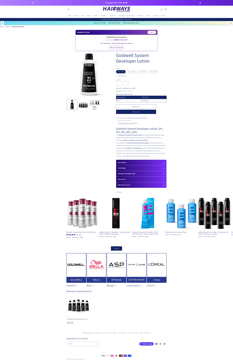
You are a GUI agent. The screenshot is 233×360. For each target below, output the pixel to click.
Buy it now (136, 112)
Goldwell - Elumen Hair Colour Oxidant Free (81, 232)
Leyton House (133, 285)
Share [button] (120, 192)
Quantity (118, 80)
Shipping (118, 91)
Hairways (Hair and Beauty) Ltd (77, 359)
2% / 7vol (121, 72)
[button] (68, 9)
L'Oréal (150, 285)
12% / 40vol (121, 76)
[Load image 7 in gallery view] (94, 105)
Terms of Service (133, 333)
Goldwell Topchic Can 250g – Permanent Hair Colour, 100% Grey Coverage (213, 233)
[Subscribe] (97, 344)
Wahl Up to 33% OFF (114, 23)
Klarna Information (145, 333)
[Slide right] (121, 243)
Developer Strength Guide (126, 174)
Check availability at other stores (127, 123)
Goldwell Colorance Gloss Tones (176, 232)
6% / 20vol (142, 72)
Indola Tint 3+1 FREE (100, 23)
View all (116, 248)
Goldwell (70, 285)
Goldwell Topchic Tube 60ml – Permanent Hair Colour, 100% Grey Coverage (114, 233)
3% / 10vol (131, 72)
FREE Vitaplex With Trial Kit (131, 23)
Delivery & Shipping (87, 333)
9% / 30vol (153, 72)
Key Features (122, 162)
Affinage (110, 285)
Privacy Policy (123, 333)
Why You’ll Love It (124, 185)
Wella (89, 285)
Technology (122, 168)
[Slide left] (112, 243)
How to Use (122, 179)
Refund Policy (99, 333)
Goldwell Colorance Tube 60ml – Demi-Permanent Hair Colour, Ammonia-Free (145, 233)
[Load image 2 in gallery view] (83, 105)
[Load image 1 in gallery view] (72, 105)
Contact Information (111, 333)
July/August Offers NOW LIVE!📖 (116, 3)
